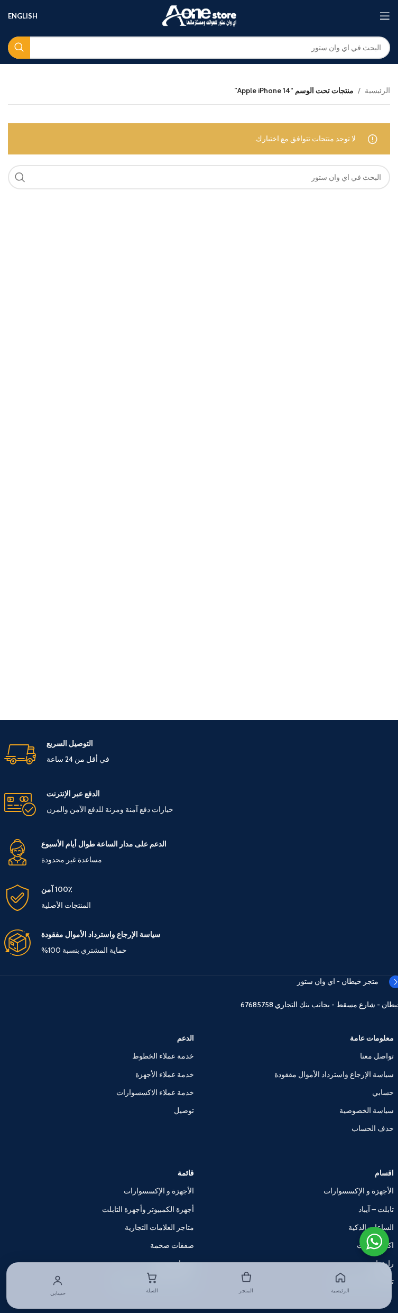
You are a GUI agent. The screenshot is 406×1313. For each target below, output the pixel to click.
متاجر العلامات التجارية (159, 1227)
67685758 (257, 1004)
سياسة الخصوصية (366, 1110)
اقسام (384, 1173)
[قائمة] (384, 15)
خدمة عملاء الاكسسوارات (155, 1092)
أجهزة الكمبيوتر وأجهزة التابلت (148, 1209)
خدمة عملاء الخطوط (163, 1056)
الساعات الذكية (371, 1227)
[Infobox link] (199, 754)
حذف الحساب (373, 1128)
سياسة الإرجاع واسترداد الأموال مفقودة (334, 1074)
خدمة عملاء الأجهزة (164, 1074)
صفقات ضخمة (172, 1245)
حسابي (383, 1092)
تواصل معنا (377, 1056)
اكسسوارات (375, 1245)
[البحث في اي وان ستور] (19, 48)
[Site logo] (199, 15)
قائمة (186, 1173)
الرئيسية (377, 90)
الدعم (185, 1038)
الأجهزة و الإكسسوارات (359, 1191)
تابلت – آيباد (376, 1209)
